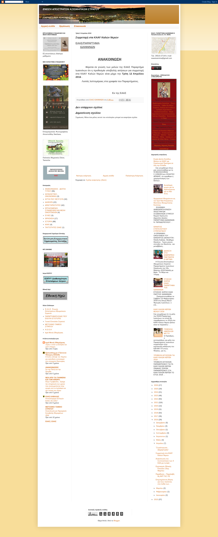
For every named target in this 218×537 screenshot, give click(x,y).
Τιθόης (162, 137)
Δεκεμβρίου (161, 423)
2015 (156, 499)
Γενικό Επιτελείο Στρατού (55, 321)
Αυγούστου (161, 436)
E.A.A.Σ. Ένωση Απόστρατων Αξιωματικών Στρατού (55, 311)
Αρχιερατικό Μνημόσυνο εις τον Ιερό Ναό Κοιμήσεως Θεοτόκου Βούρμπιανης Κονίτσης (164, 201)
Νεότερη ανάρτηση (83, 176)
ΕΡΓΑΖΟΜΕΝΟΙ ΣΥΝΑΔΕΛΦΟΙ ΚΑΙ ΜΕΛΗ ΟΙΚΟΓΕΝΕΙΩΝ (55, 210)
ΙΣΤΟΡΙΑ (48, 221)
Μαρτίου (159, 488)
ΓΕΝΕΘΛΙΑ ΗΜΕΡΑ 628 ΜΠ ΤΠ (168, 331)
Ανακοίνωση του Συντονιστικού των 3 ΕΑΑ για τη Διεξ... (165, 461)
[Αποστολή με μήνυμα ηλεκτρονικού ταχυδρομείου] (120, 100)
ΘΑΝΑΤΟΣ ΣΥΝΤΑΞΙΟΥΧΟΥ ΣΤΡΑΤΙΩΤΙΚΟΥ (160, 229)
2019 (156, 409)
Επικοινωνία (80, 26)
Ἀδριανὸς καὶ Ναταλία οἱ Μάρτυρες (163, 131)
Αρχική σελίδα (48, 26)
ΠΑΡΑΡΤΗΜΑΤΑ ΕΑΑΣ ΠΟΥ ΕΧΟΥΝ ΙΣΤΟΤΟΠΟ (56, 317)
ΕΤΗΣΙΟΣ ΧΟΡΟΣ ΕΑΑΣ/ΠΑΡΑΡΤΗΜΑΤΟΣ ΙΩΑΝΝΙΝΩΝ (164, 284)
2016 (156, 420)
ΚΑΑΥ (47, 224)
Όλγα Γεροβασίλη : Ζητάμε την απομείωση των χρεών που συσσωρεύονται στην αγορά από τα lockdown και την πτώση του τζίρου (55, 386)
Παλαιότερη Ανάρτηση (134, 176)
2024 (156, 392)
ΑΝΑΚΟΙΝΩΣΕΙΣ (52, 367)
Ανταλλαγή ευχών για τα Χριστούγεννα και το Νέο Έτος (169, 189)
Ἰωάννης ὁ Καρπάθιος (159, 116)
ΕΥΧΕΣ (48, 215)
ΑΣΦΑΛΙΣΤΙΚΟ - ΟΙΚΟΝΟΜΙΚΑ (51, 195)
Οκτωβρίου (161, 430)
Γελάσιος (172, 139)
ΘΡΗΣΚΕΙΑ (49, 218)
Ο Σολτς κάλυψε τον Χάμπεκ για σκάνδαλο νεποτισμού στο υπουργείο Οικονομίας (56, 359)
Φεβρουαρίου (161, 492)
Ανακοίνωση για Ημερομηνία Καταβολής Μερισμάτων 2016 (55, 413)
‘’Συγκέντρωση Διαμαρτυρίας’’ (162, 449)
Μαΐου (159, 440)
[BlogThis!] (122, 100)
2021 (156, 402)
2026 (156, 385)
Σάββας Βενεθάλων (167, 105)
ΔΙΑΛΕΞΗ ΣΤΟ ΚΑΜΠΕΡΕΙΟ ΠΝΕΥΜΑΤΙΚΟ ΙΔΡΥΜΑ (169, 255)
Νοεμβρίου (160, 426)
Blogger (117, 521)
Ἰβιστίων (164, 135)
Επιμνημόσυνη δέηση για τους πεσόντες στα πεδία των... (164, 482)
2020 (156, 406)
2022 (156, 399)
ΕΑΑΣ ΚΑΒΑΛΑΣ (52, 396)
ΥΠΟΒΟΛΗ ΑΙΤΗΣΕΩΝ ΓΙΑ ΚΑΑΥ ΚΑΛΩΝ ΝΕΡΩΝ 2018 (164, 357)
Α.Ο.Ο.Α (48, 330)
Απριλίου (160, 443)
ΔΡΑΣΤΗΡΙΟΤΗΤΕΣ (53, 205)
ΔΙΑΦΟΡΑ (49, 202)
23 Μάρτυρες (156, 133)
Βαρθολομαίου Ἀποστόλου (161, 103)
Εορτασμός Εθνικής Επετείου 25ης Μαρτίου (163, 468)
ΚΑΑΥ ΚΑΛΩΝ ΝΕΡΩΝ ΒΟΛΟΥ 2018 (162, 310)
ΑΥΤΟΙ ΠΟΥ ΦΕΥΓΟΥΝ (54, 199)
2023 (156, 395)
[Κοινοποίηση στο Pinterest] (129, 100)
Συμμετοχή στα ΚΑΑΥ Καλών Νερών (164, 454)
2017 (156, 416)
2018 (156, 413)
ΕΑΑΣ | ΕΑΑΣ (50, 421)
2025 (156, 389)
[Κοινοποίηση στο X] (125, 100)
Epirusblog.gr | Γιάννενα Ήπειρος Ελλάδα (55, 354)
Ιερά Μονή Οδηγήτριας (54, 333)
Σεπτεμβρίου (161, 433)
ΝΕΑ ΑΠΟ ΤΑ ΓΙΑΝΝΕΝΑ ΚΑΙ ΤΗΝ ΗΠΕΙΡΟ (55, 379)
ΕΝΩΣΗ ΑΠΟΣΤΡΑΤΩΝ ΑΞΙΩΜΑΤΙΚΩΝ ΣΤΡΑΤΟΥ (71, 9)
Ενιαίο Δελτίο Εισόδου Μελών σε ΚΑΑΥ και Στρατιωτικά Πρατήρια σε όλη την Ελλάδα (163, 162)
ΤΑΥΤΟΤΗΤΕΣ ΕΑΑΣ (53, 227)
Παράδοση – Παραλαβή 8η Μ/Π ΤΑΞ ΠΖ (165, 475)
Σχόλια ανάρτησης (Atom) (96, 180)
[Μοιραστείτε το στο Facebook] (127, 100)
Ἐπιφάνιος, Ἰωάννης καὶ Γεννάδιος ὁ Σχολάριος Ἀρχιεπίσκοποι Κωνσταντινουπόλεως (164, 110)
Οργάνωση (64, 26)
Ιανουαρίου (161, 495)
